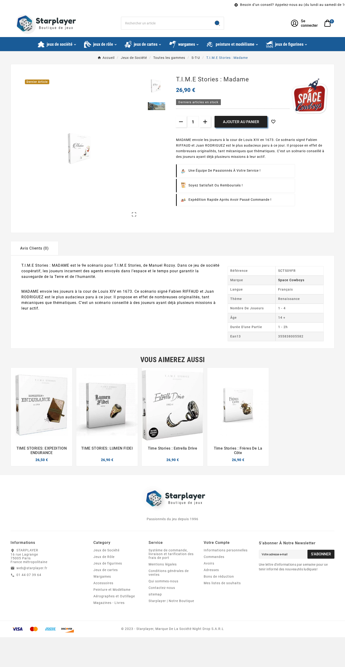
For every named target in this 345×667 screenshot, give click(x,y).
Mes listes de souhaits (222, 583)
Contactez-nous (162, 588)
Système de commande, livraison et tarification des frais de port (171, 554)
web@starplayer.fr (31, 568)
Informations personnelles (226, 550)
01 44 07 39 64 (28, 575)
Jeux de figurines (107, 563)
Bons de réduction (219, 576)
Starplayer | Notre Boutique (171, 601)
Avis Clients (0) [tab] (34, 248)
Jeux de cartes (105, 570)
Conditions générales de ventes (169, 572)
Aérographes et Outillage (114, 596)
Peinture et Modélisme (111, 589)
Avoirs (209, 563)
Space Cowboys (291, 280)
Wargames (102, 576)
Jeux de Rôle (104, 557)
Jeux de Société (106, 550)
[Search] (217, 23)
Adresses (211, 570)
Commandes (214, 557)
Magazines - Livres (109, 603)
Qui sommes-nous (163, 581)
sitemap (155, 594)
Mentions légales (163, 564)
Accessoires (103, 583)
